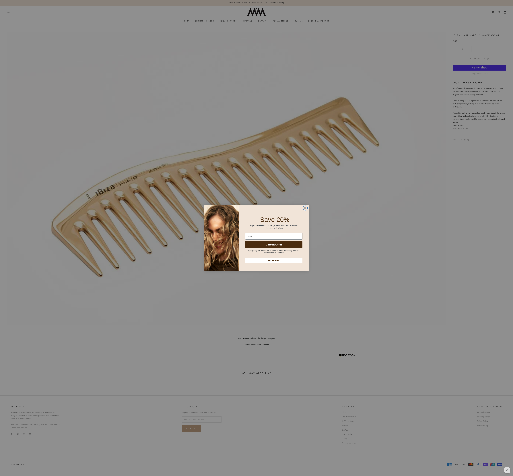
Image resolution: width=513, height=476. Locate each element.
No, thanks (273, 260)
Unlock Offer (274, 245)
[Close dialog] (305, 208)
